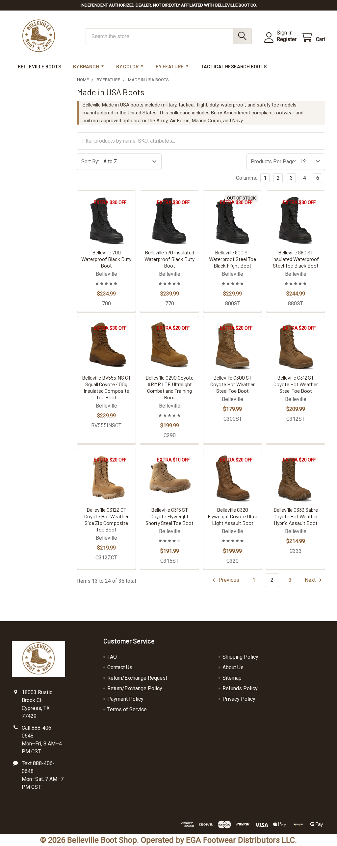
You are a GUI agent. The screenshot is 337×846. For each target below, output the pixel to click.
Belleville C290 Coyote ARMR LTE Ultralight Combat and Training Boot (169, 387)
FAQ (112, 657)
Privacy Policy (238, 699)
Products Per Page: (273, 161)
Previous (228, 580)
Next (311, 580)
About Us (233, 667)
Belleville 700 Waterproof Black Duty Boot (106, 259)
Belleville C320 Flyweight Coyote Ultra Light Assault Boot (232, 516)
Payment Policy (125, 699)
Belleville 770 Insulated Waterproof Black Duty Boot (169, 259)
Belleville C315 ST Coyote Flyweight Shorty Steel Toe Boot (169, 516)
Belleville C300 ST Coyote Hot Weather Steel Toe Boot (232, 384)
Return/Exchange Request (137, 678)
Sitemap (232, 678)
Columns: (246, 178)
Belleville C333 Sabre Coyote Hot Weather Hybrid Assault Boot (295, 516)
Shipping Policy (240, 657)
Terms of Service (127, 709)
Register (287, 39)
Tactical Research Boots (234, 66)
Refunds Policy (240, 688)
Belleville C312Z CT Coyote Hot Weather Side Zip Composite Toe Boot (106, 519)
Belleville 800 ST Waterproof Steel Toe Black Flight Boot (232, 259)
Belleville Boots (39, 66)
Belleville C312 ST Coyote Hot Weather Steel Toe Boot (295, 384)
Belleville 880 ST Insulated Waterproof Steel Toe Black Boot (295, 259)
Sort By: (90, 161)
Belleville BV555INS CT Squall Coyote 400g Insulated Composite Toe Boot (106, 387)
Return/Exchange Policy (134, 688)
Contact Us (119, 667)
